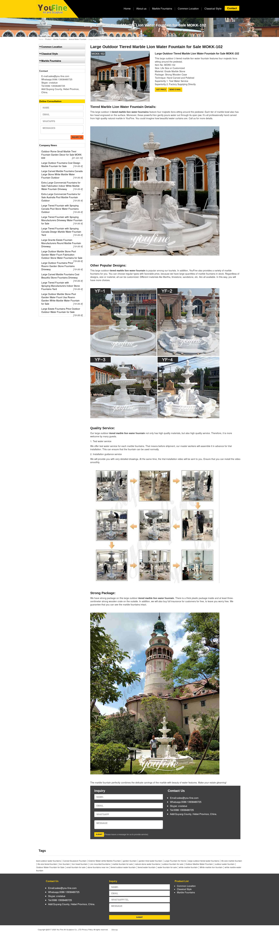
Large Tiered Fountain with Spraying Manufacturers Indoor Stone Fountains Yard (60, 286)
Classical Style (213, 8)
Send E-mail (175, 89)
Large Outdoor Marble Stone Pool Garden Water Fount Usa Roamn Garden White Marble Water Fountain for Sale (60, 298)
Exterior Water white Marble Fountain (104, 860)
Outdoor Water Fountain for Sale (50, 867)
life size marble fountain (231, 860)
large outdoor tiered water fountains (203, 860)
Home (127, 8)
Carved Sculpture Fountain (75, 860)
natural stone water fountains (147, 864)
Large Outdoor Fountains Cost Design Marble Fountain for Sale (60, 164)
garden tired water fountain (150, 860)
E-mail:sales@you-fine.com (55, 76)
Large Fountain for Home (175, 860)
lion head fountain (80, 864)
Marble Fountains (162, 8)
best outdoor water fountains (48, 860)
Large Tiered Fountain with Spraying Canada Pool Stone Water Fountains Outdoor (60, 209)
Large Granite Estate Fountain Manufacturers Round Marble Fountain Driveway (61, 243)
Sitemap (114, 929)
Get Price (161, 89)
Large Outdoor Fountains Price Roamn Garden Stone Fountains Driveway (58, 266)
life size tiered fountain (47, 864)
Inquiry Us (77, 137)
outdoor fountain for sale (172, 864)
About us (141, 8)
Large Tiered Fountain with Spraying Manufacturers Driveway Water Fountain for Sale (62, 220)
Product (48, 39)
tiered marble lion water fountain (126, 433)
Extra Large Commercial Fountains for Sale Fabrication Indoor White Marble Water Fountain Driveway (60, 186)
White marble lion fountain (211, 867)
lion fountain (64, 864)
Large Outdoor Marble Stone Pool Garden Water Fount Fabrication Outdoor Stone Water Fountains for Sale (61, 254)
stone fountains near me (98, 867)
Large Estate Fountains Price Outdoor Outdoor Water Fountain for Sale (60, 310)
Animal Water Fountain (77, 39)
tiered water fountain (147, 867)
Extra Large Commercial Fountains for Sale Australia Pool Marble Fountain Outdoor (60, 197)
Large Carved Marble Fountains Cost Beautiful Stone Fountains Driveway (60, 276)
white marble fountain (188, 867)
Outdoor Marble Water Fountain (199, 864)
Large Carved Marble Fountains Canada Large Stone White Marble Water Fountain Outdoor (62, 174)
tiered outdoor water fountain (123, 867)
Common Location (188, 8)
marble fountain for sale (122, 864)
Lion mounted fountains (100, 864)
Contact (232, 8)
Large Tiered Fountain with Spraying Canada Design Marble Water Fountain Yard (61, 231)
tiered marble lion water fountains (130, 111)
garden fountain (130, 860)
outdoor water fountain (225, 864)
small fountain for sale (76, 867)
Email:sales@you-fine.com (184, 797)
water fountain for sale (167, 867)
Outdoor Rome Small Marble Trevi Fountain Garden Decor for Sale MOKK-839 (61, 154)
